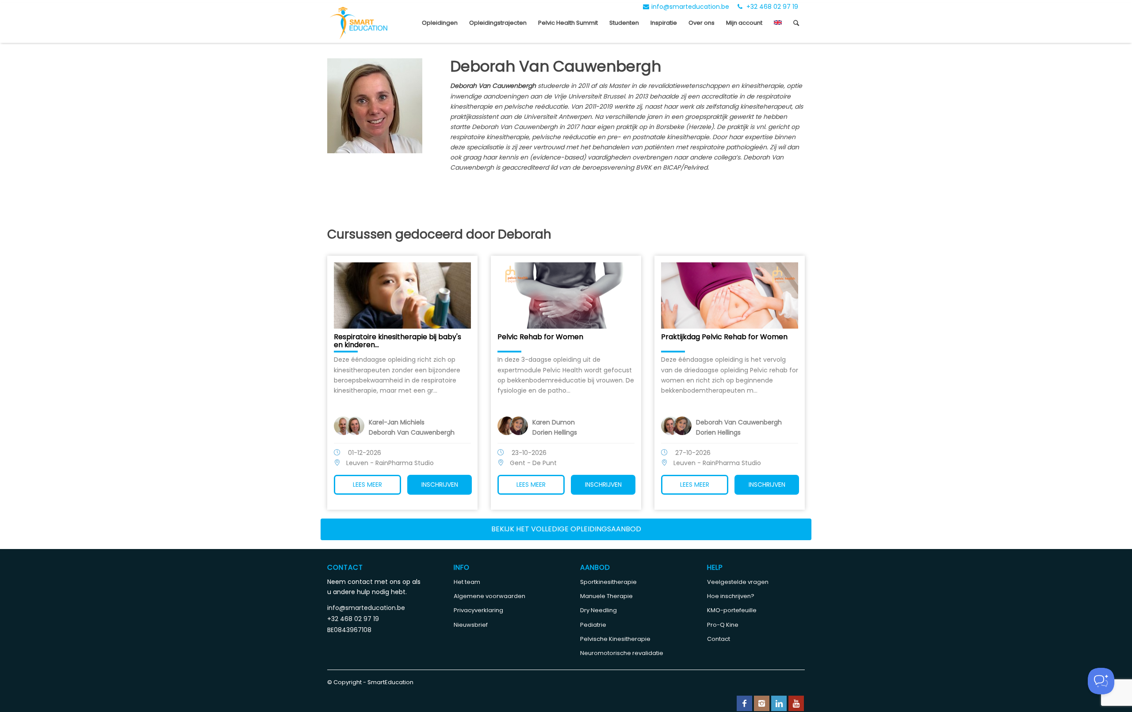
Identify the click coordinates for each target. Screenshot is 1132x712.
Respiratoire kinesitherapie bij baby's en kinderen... (397, 341)
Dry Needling (598, 610)
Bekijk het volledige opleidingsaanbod (566, 529)
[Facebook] (744, 703)
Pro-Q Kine (722, 625)
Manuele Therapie (606, 596)
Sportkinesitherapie (608, 582)
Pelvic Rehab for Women (540, 337)
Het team (467, 582)
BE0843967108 (349, 629)
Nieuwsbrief (471, 625)
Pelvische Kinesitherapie (615, 639)
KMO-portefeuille (732, 610)
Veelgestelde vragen (738, 582)
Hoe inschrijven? (730, 596)
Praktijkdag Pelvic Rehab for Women (724, 337)
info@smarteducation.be (690, 6)
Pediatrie (593, 625)
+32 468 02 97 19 (771, 6)
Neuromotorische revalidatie (621, 653)
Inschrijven (439, 484)
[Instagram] (761, 703)
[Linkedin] (779, 703)
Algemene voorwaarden (489, 596)
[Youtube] (796, 703)
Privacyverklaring (478, 610)
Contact (718, 639)
